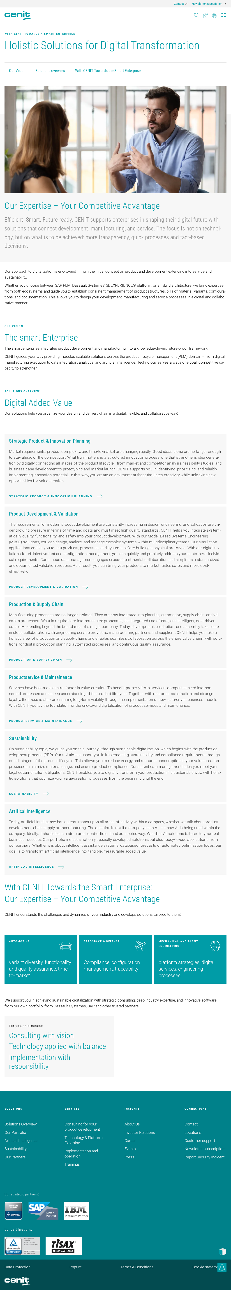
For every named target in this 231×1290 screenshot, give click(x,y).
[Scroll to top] (221, 1280)
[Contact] (205, 14)
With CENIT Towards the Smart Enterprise (108, 70)
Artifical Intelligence (31, 866)
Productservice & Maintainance (40, 721)
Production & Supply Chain (35, 659)
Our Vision (17, 70)
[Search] (196, 14)
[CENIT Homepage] (18, 15)
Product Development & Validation (43, 586)
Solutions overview (50, 70)
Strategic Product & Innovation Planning (50, 496)
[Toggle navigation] (223, 14)
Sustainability (23, 793)
